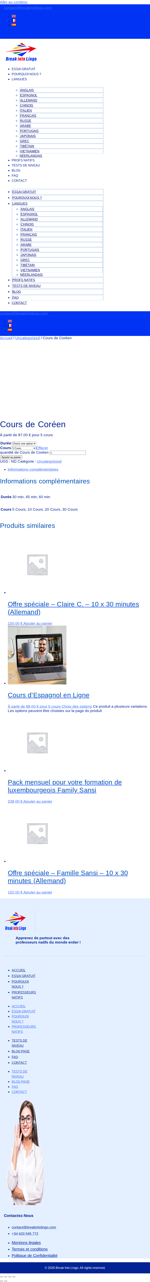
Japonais (28, 136)
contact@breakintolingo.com (28, 8)
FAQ (15, 175)
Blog (16, 170)
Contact (19, 180)
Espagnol (28, 95)
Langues (19, 79)
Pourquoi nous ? (26, 74)
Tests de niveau (26, 165)
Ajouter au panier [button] (37, 623)
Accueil (6, 338)
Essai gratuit (24, 69)
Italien (26, 110)
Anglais (27, 90)
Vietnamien (29, 151)
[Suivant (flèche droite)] (5, 1281)
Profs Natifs (23, 160)
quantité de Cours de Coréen (24, 452)
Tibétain (27, 146)
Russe (25, 120)
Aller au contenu (13, 2)
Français (28, 115)
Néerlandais (31, 155)
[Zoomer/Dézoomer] (1, 1276)
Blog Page (21, 1051)
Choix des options (77, 706)
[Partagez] (9, 1276)
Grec (24, 141)
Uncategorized (27, 338)
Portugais (29, 131)
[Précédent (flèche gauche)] (1, 1281)
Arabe (25, 126)
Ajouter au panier (11, 457)
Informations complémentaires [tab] (33, 469)
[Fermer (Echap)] (13, 1276)
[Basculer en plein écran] (5, 1276)
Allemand (28, 100)
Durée (5, 443)
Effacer (42, 448)
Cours (5, 448)
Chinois (26, 105)
